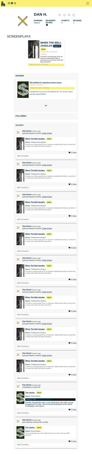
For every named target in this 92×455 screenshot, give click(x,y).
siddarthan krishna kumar (52, 82)
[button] (88, 3)
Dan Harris (26, 131)
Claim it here (47, 133)
